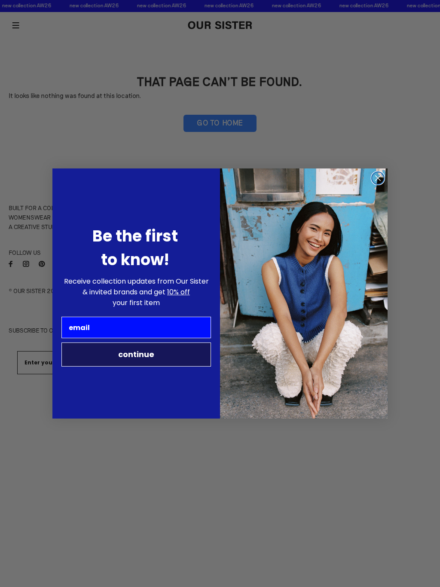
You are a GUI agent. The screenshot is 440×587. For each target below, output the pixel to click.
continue (136, 354)
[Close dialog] (378, 178)
